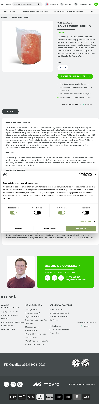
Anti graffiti (31, 309)
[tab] (11, 111)
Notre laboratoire (9, 315)
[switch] (37, 213)
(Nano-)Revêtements (35, 334)
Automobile (30, 337)
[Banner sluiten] (95, 174)
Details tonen (85, 221)
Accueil (4, 17)
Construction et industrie (37, 341)
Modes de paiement (59, 313)
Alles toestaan (81, 228)
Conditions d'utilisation (12, 322)
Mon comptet (56, 309)
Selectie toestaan (49, 228)
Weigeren (18, 228)
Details (10, 111)
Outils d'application (34, 344)
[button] (51, 4)
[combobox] (27, 4)
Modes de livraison (58, 316)
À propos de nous (9, 312)
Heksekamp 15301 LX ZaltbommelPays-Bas (59, 329)
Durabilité (6, 319)
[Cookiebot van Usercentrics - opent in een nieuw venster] (81, 174)
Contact (54, 320)
